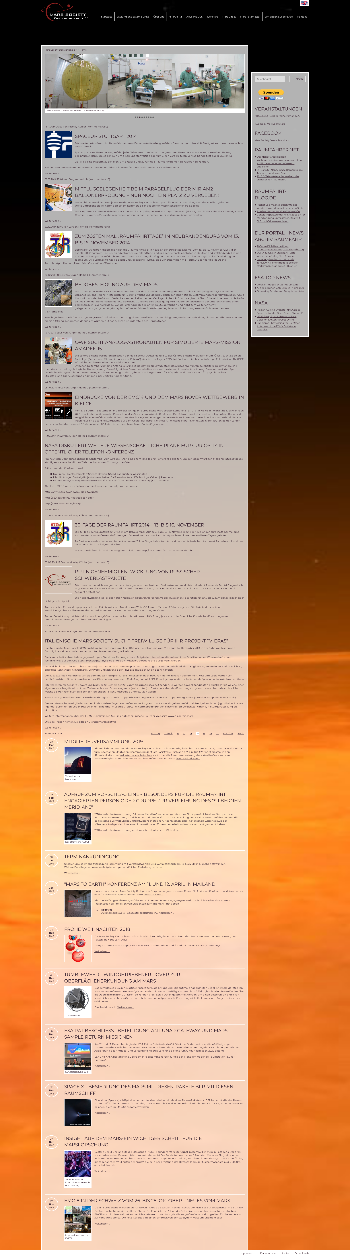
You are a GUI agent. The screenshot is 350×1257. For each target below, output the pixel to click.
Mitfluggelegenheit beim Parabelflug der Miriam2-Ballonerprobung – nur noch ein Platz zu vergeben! (147, 192)
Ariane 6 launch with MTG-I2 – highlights (280, 288)
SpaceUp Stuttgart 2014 (106, 136)
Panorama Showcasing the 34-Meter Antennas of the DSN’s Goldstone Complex (278, 326)
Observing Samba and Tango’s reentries (280, 291)
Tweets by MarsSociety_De (270, 123)
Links (285, 1253)
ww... (179, 758)
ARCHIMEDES (194, 16)
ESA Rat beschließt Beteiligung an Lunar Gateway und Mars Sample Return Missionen (146, 1034)
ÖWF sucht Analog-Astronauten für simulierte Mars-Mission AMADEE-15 (157, 345)
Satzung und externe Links (133, 16)
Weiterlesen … (53, 173)
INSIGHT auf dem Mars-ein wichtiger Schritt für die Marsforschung (133, 1141)
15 (204, 733)
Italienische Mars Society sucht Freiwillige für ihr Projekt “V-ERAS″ (136, 641)
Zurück (168, 733)
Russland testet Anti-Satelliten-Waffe (278, 211)
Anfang (155, 733)
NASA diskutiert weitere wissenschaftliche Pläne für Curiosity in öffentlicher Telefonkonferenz (134, 449)
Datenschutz (268, 1253)
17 (217, 733)
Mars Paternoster (250, 16)
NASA (261, 303)
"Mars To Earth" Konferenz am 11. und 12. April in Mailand (139, 884)
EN (304, 3)
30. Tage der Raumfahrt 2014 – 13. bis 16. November (139, 525)
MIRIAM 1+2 (175, 16)
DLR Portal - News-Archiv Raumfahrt (280, 236)
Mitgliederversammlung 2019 (103, 741)
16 (211, 733)
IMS (51, 679)
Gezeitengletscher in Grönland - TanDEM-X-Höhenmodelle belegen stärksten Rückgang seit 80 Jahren (277, 262)
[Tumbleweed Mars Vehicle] (78, 1000)
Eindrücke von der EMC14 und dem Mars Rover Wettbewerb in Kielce (159, 400)
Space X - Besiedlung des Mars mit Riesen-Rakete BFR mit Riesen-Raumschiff (149, 1090)
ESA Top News (273, 277)
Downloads (302, 1253)
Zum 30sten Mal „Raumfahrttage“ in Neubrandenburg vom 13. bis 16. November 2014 (157, 239)
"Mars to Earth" (153, 894)
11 (178, 733)
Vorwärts (228, 733)
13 (191, 733)
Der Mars (212, 16)
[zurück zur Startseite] (65, 12)
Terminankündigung (92, 856)
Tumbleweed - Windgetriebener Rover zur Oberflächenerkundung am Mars (122, 978)
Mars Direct (229, 16)
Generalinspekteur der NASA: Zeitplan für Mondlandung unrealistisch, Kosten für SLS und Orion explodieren (281, 218)
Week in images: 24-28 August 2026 (277, 284)
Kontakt (302, 16)
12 (184, 733)
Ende (241, 733)
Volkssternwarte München (136, 755)
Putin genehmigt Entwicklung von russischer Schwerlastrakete (137, 575)
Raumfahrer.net (277, 149)
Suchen (297, 79)
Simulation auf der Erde (279, 16)
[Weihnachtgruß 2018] (78, 948)
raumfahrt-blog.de (270, 194)
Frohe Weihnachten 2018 (97, 929)
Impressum (247, 1253)
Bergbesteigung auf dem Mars (116, 284)
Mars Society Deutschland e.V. (61, 49)
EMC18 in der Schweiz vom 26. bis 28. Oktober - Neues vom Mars (147, 1200)
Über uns (158, 16)
